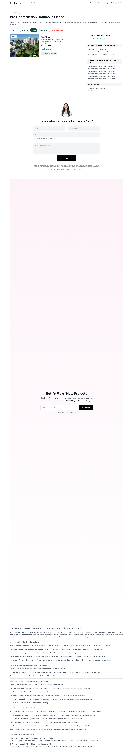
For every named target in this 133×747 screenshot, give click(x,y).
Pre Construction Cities (94, 3)
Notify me (86, 407)
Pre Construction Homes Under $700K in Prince (102, 71)
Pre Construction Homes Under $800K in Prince (102, 73)
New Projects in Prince (94, 91)
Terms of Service (79, 169)
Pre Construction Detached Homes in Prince (101, 54)
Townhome (24, 30)
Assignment (108, 3)
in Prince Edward (33, 685)
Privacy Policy (73, 169)
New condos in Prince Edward (20, 645)
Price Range (43, 30)
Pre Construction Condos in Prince (98, 49)
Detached (14, 30)
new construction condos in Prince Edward (49, 669)
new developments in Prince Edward (41, 649)
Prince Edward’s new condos (59, 637)
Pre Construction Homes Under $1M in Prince (101, 76)
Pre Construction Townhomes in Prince (99, 52)
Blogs (115, 3)
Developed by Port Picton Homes (51, 41)
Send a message (66, 158)
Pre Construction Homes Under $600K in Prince (102, 68)
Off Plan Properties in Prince (96, 88)
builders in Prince (60, 22)
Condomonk (15, 3)
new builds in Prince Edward (81, 660)
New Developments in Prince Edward (39, 676)
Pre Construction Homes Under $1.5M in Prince (102, 78)
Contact (120, 3)
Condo (34, 30)
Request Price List (50, 53)
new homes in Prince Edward (21, 635)
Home (12, 13)
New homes (22, 685)
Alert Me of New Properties (98, 39)
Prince (17, 13)
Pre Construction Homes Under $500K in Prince (102, 66)
